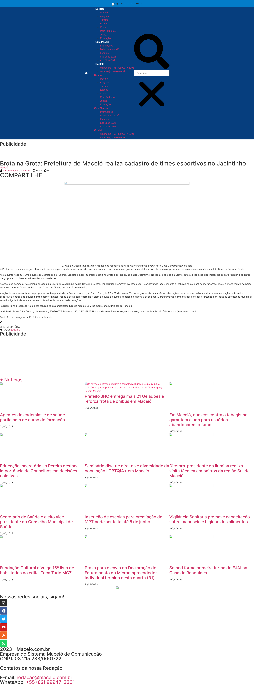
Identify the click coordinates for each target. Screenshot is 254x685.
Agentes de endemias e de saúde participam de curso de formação (32, 417)
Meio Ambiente (108, 31)
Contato (99, 64)
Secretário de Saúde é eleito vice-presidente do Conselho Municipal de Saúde (36, 521)
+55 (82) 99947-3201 (50, 682)
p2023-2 (15, 329)
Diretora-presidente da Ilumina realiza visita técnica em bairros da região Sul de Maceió (209, 470)
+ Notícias (11, 380)
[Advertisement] (59, 153)
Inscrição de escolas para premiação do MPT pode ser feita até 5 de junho (123, 519)
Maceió (104, 12)
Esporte (104, 23)
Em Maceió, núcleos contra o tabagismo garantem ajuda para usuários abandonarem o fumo (208, 419)
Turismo (104, 20)
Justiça (103, 34)
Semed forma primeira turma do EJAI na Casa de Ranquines (208, 570)
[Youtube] (3, 627)
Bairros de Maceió (109, 49)
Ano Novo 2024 (108, 60)
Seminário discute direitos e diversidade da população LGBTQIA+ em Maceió (127, 468)
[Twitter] (3, 619)
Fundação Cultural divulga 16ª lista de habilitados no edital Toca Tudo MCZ (37, 570)
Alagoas (104, 16)
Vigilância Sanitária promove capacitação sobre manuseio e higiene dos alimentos (209, 519)
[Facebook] (3, 611)
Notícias (100, 9)
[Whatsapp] (3, 643)
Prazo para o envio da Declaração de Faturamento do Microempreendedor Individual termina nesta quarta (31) (121, 572)
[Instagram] (3, 602)
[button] (151, 52)
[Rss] (3, 635)
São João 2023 (108, 56)
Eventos (104, 53)
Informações (106, 45)
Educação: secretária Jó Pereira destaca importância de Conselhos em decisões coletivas (39, 470)
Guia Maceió (102, 42)
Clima (103, 27)
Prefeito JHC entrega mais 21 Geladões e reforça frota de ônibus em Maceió (124, 399)
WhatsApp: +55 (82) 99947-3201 (117, 67)
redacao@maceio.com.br (113, 71)
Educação (105, 38)
